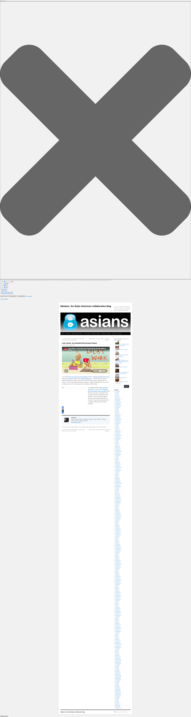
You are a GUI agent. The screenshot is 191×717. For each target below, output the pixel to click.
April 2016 (117, 557)
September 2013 (118, 599)
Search (126, 386)
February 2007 (118, 705)
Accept (2, 296)
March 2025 (117, 414)
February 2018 (118, 528)
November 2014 (118, 580)
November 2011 (118, 628)
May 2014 (117, 588)
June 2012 (117, 619)
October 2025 (117, 404)
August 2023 (117, 439)
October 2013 (117, 597)
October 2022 (117, 453)
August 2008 (117, 681)
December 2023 (118, 434)
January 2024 (117, 432)
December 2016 (118, 546)
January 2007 (117, 706)
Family (73, 427)
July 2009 (117, 666)
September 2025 (118, 406)
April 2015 (117, 573)
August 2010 (117, 648)
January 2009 (117, 674)
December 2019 (118, 498)
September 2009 (118, 663)
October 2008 (117, 678)
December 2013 (118, 595)
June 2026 (117, 393)
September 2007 (118, 695)
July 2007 (117, 698)
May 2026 (117, 395)
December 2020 (118, 482)
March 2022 (117, 462)
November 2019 (118, 499)
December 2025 (118, 402)
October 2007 (117, 694)
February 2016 (118, 560)
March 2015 (117, 575)
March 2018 (117, 526)
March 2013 (117, 607)
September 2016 (118, 550)
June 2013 (117, 603)
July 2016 (117, 553)
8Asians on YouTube (116, 333)
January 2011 (117, 642)
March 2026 (117, 397)
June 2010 (117, 651)
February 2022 (118, 463)
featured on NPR (98, 376)
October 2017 (117, 533)
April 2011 (117, 638)
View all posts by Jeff (76, 422)
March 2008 (117, 687)
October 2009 (117, 662)
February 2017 (118, 544)
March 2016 (117, 559)
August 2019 (117, 504)
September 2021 (118, 470)
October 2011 (117, 630)
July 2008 (117, 682)
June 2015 (117, 571)
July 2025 (117, 408)
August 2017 (117, 536)
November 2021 (118, 467)
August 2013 (117, 600)
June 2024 (117, 426)
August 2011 (117, 632)
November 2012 (118, 612)
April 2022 (117, 461)
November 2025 (118, 403)
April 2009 (117, 670)
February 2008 (118, 689)
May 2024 (117, 427)
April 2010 (117, 654)
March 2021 (117, 478)
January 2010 (117, 658)
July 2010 (117, 650)
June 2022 (117, 458)
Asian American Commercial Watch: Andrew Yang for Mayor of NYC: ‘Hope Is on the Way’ (73, 339)
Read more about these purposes (7, 293)
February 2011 (118, 640)
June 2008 (117, 683)
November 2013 (118, 596)
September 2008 (118, 679)
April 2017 (117, 541)
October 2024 (117, 420)
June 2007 (117, 699)
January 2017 (117, 545)
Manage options (4, 289)
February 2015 (118, 576)
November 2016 (118, 548)
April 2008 (117, 686)
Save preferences (21, 296)
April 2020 (117, 493)
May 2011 (117, 636)
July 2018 (117, 521)
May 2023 (117, 443)
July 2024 (117, 424)
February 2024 (118, 431)
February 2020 (118, 495)
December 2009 (118, 659)
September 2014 (118, 583)
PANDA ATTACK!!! (123, 377)
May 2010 (117, 652)
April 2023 (117, 444)
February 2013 (118, 608)
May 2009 (117, 669)
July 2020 (117, 489)
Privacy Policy (87, 333)
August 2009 (117, 665)
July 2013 (117, 601)
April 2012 (117, 622)
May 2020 (117, 491)
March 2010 (117, 655)
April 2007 (117, 702)
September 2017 (118, 534)
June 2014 (117, 587)
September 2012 (118, 615)
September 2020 (118, 486)
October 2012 (117, 614)
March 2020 (117, 494)
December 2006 (118, 708)
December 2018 (118, 514)
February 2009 (118, 673)
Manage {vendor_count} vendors (7, 292)
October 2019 (117, 501)
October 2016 (117, 549)
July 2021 (117, 473)
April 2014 (117, 589)
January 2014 (117, 593)
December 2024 (118, 418)
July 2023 (117, 440)
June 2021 (117, 474)
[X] (86, 411)
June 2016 (117, 555)
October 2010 (117, 646)
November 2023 (118, 435)
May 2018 (117, 524)
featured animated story (86, 378)
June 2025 (117, 410)
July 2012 (117, 618)
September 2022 (118, 454)
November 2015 (118, 564)
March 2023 (117, 446)
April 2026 (117, 396)
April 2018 (117, 525)
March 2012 (117, 623)
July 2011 (117, 634)
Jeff (74, 345)
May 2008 (117, 685)
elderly (84, 427)
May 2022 (117, 459)
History (76, 427)
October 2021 (117, 469)
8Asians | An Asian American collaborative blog (85, 306)
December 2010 (118, 643)
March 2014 (117, 591)
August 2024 (117, 423)
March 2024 (117, 430)
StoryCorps (106, 376)
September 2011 (118, 631)
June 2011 (117, 635)
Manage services (4, 290)
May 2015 (117, 572)
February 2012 (118, 624)
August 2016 (117, 552)
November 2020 (118, 483)
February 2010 (118, 657)
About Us (68, 333)
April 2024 (117, 428)
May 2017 (117, 540)
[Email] (86, 409)
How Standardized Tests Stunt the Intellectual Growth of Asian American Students (122, 361)
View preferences (12, 296)
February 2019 (118, 512)
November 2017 (118, 532)
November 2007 (118, 693)
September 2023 (118, 438)
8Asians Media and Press (77, 333)
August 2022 (117, 455)
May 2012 (117, 620)
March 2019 (117, 510)
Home (63, 333)
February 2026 (118, 399)
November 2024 (118, 419)
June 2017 (117, 538)
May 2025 (117, 411)
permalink (104, 427)
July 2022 (117, 457)
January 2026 (117, 400)
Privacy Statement (4, 299)
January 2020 (117, 497)
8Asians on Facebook (106, 333)
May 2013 (117, 604)
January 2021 (117, 481)
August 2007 (117, 697)
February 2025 (118, 415)
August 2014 (117, 584)
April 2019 (117, 509)
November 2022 (118, 451)
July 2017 (117, 537)
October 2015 (117, 565)
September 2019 (118, 502)
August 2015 (117, 568)
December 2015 (118, 563)
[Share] (86, 412)
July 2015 (117, 569)
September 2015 (118, 567)
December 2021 (118, 466)
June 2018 (117, 522)
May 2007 (117, 701)
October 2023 (117, 436)
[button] (95, 140)
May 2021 (117, 475)
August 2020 (117, 487)
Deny (6, 296)
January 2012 (117, 626)
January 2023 (117, 448)
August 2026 (117, 391)
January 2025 (117, 416)
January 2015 (117, 577)
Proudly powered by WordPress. (121, 712)
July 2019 (117, 505)
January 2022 (117, 465)
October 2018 (117, 517)
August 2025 (117, 407)
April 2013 (117, 606)
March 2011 (117, 639)
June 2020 (117, 490)
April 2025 (117, 412)
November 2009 (118, 661)
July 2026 (117, 392)
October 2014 (117, 581)
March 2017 (117, 542)
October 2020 (117, 485)
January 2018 (117, 529)
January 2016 (117, 561)
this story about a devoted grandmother (79, 376)
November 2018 (118, 516)
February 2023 (118, 447)
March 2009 (117, 671)
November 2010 (118, 644)
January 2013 (117, 610)
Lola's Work (88, 427)
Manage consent (4, 716)
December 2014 (118, 579)
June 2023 (117, 442)
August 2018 (117, 520)
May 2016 (117, 556)
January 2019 (117, 513)
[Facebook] (86, 407)
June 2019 (117, 506)
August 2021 (117, 471)
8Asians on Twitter (96, 333)
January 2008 (117, 690)
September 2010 (118, 647)
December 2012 (118, 611)
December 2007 (118, 691)
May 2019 (117, 508)
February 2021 (118, 479)
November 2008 (118, 677)
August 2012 (117, 616)
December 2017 (118, 530)
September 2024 (118, 422)
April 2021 (117, 477)
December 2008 (118, 675)
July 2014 (117, 585)
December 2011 (118, 627)
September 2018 (118, 518)
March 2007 (117, 703)
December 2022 (118, 450)
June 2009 (117, 667)
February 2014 (118, 592)
